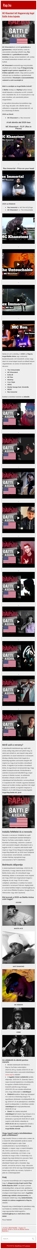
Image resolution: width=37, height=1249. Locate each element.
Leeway (27, 1246)
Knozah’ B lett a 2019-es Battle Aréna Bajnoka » (15, 1230)
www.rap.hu (9, 1075)
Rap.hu (7, 5)
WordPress (18, 1246)
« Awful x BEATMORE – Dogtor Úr (14, 1228)
